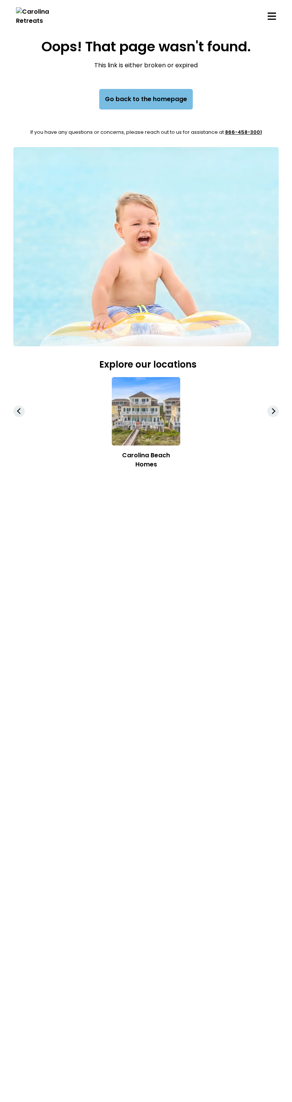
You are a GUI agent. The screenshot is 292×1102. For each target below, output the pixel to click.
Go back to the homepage (146, 99)
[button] (273, 411)
